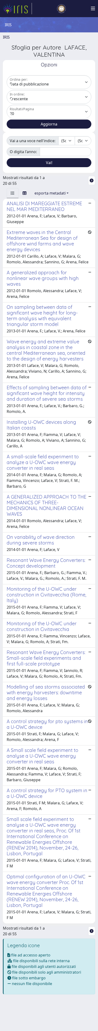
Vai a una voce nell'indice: (32, 140)
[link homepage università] (61, 8)
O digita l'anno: (23, 151)
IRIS (6, 37)
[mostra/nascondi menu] (93, 8)
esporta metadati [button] (50, 193)
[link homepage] (17, 8)
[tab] (13, 193)
